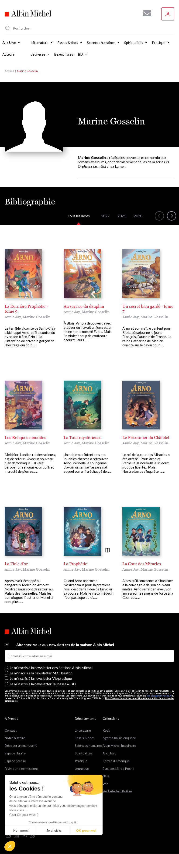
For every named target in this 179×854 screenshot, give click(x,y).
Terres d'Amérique (116, 761)
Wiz (105, 784)
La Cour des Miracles (141, 563)
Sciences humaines (89, 745)
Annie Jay (13, 317)
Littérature (83, 730)
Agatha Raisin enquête (119, 738)
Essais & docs (85, 738)
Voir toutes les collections (117, 791)
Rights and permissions (21, 768)
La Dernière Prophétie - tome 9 (26, 309)
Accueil (9, 71)
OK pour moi (86, 830)
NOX (106, 776)
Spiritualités (83, 753)
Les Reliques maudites (25, 437)
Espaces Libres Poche (118, 768)
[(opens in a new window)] (8, 835)
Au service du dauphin (84, 306)
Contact (11, 730)
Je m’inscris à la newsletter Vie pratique (41, 678)
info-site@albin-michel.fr (159, 695)
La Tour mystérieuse (82, 437)
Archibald (109, 753)
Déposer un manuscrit (21, 745)
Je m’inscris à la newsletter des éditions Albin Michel (51, 667)
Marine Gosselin (36, 317)
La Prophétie (75, 563)
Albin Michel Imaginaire (119, 745)
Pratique (81, 761)
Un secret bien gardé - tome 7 (147, 309)
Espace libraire (15, 753)
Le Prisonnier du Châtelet (145, 437)
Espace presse (15, 761)
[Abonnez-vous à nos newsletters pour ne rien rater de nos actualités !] (145, 13)
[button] (9, 846)
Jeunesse (82, 768)
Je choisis (53, 830)
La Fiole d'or (16, 563)
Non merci (20, 830)
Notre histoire (15, 738)
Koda (106, 730)
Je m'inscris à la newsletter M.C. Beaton (41, 673)
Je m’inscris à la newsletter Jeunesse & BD (43, 684)
